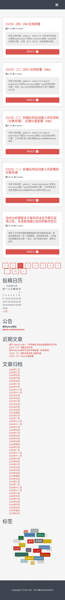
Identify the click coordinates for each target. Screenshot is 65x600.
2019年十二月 (15, 453)
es (46, 556)
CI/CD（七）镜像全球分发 (21, 347)
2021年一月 (14, 418)
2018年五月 (14, 508)
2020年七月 (14, 436)
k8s (49, 548)
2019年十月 (14, 459)
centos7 (31, 563)
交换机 (38, 536)
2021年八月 (14, 401)
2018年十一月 (15, 490)
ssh (21, 535)
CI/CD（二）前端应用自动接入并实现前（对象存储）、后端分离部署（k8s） (32, 119)
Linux (17, 546)
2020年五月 (14, 441)
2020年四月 (14, 444)
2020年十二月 (15, 421)
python (47, 539)
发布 (30, 536)
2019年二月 (14, 482)
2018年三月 (14, 513)
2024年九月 (14, 375)
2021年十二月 (15, 390)
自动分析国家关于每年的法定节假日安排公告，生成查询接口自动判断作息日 (31, 219)
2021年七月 (14, 404)
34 (15, 271)
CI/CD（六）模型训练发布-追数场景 (25, 353)
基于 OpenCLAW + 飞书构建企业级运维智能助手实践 (33, 345)
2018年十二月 (15, 487)
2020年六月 (14, 438)
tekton (40, 533)
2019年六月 (14, 470)
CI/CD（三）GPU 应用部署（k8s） (29, 69)
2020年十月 (14, 427)
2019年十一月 (15, 456)
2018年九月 (14, 496)
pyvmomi (44, 543)
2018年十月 (14, 493)
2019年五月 (14, 473)
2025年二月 (14, 372)
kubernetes (22, 551)
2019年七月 (14, 467)
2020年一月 (14, 450)
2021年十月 (14, 395)
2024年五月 (14, 381)
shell (22, 541)
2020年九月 (14, 430)
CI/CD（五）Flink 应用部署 (21, 356)
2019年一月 (14, 484)
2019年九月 (14, 461)
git (32, 560)
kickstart (45, 552)
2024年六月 (14, 378)
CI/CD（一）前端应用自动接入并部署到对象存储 (32, 171)
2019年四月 (14, 476)
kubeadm (38, 554)
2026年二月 (14, 370)
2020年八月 (14, 433)
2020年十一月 (15, 424)
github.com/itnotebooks (13, 329)
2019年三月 (14, 479)
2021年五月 (14, 410)
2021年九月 (14, 398)
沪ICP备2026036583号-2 (44, 590)
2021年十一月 (15, 393)
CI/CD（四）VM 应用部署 (23, 24)
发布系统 (29, 532)
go (18, 555)
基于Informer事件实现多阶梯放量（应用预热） (30, 350)
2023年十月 (14, 387)
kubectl (29, 553)
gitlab (24, 559)
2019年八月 (14, 464)
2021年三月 (14, 415)
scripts (37, 545)
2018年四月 (14, 510)
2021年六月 (14, 407)
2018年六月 (14, 505)
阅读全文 (32, 51)
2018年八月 (14, 499)
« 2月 (5, 311)
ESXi (40, 559)
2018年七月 (14, 502)
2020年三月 (14, 447)
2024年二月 (14, 384)
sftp (28, 544)
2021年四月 (14, 413)
